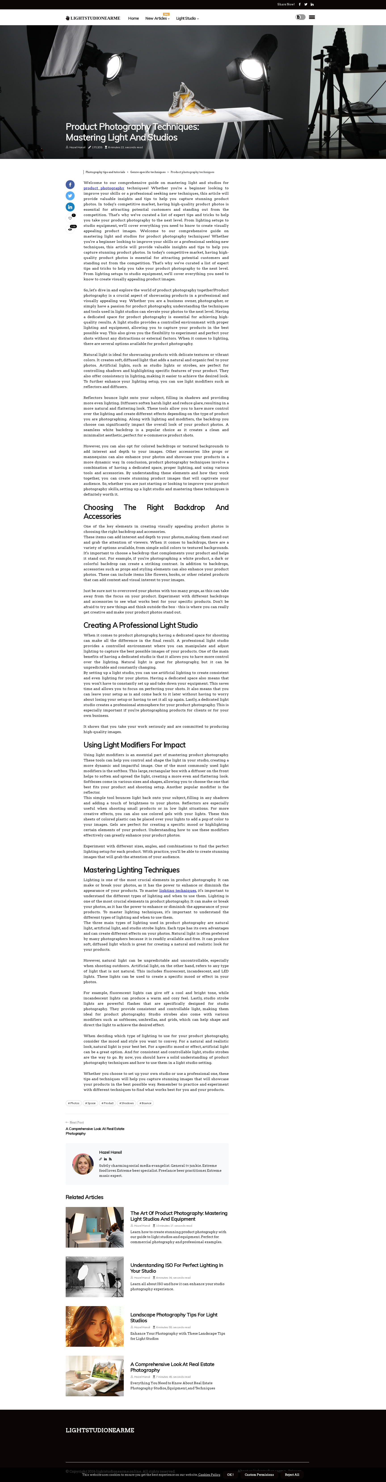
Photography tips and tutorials (105, 172)
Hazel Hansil (77, 147)
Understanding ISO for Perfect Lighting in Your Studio (176, 1268)
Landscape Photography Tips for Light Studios (173, 1317)
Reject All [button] (292, 1474)
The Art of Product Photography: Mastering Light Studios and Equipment (178, 1216)
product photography (104, 188)
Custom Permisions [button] (259, 1474)
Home (133, 18)
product (108, 1103)
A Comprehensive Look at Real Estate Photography (172, 1367)
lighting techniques (177, 890)
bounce (146, 1103)
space (92, 1103)
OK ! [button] (230, 1474)
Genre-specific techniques (148, 172)
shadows (128, 1103)
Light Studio (186, 18)
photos (74, 1103)
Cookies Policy (209, 1474)
